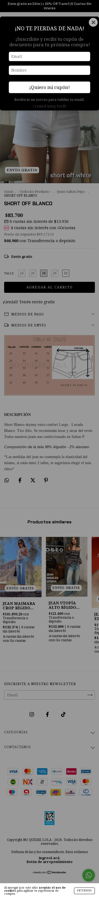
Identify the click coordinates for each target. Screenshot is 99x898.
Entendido (84, 890)
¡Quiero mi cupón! (49, 87)
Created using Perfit (49, 106)
